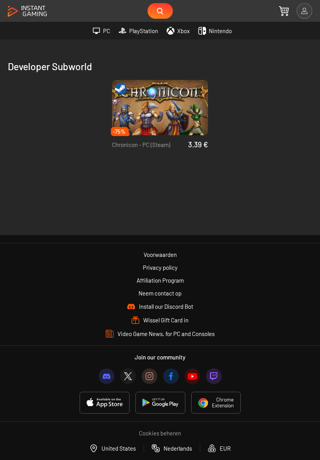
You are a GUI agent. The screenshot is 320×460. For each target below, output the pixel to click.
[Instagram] (149, 376)
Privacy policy (160, 267)
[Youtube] (192, 376)
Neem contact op (160, 293)
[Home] (27, 11)
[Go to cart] (284, 11)
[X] (128, 376)
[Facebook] (171, 376)
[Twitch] (214, 376)
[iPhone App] (105, 403)
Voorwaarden (160, 254)
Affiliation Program (160, 280)
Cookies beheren (160, 433)
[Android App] (160, 403)
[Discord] (106, 376)
